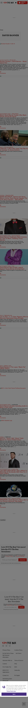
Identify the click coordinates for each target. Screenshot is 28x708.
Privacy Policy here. (11, 691)
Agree (14, 694)
